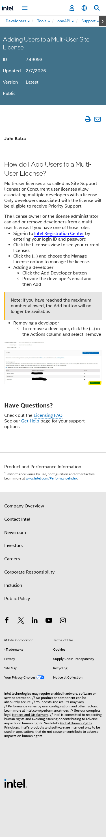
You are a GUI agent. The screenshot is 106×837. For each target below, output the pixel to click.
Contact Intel (17, 519)
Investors (13, 545)
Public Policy (17, 598)
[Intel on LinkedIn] (35, 621)
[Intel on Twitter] (21, 621)
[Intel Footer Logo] (15, 783)
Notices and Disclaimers (30, 714)
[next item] (102, 21)
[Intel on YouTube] (49, 621)
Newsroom (15, 532)
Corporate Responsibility (29, 572)
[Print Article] (87, 119)
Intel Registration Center (59, 233)
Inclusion (13, 585)
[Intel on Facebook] (7, 621)
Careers (12, 559)
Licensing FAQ (48, 415)
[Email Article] (97, 119)
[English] (84, 8)
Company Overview (24, 506)
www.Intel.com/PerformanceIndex (51, 478)
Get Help (30, 421)
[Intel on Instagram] (63, 621)
